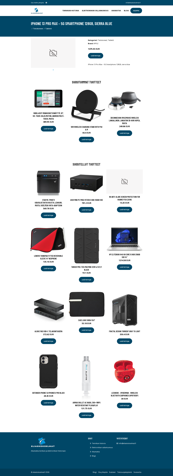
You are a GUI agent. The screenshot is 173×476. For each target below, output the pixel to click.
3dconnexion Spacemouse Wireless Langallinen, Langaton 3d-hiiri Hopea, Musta (124, 120)
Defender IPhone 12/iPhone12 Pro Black (48, 393)
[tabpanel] (53, 53)
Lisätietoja (95, 56)
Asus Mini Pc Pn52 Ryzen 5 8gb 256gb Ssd (86, 200)
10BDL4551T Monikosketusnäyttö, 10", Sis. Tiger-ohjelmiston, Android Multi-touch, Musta (48, 116)
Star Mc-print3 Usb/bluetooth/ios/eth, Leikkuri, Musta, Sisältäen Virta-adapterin (48, 203)
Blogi (126, 11)
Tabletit (48, 29)
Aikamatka (116, 11)
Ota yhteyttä (103, 472)
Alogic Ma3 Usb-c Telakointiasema (48, 331)
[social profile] (46, 3)
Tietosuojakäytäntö (124, 472)
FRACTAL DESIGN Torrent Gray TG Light (124, 331)
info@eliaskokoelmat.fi (133, 3)
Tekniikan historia (70, 11)
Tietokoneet (38, 29)
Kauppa (136, 11)
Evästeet (112, 472)
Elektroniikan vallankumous (95, 11)
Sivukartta (137, 472)
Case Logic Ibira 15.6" (86, 320)
